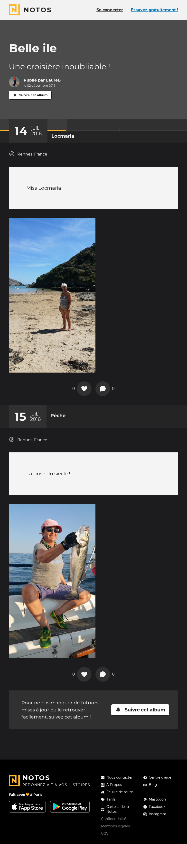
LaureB (53, 80)
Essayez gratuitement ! (154, 10)
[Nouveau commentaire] (102, 388)
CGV (105, 833)
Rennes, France (32, 154)
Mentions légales (115, 826)
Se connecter (109, 10)
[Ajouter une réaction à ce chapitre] (84, 388)
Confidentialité (113, 819)
